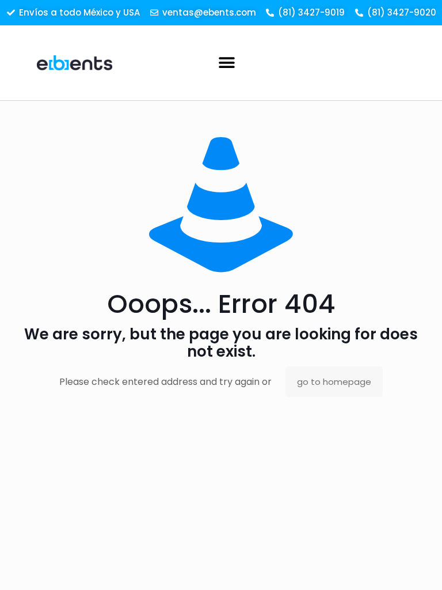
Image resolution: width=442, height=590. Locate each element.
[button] (227, 62)
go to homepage (334, 382)
